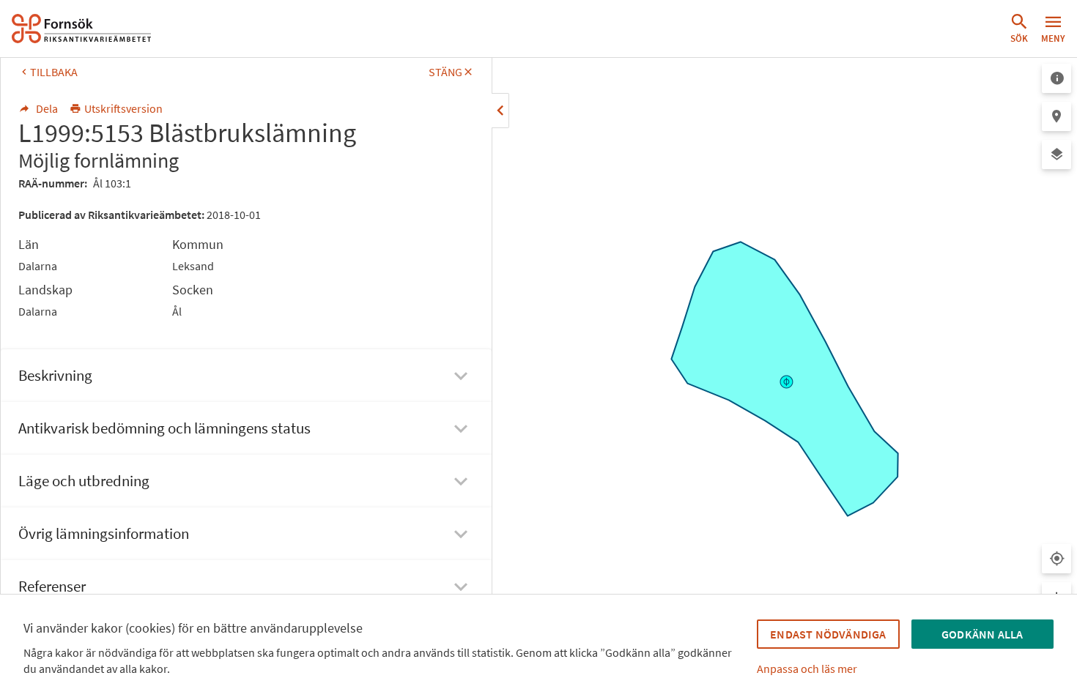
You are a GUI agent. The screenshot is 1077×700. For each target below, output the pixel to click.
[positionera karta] (1056, 116)
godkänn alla (982, 634)
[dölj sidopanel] (500, 110)
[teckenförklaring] (1056, 78)
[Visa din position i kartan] (1056, 558)
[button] (1019, 28)
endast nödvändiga (828, 634)
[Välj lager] (1056, 154)
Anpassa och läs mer (807, 668)
